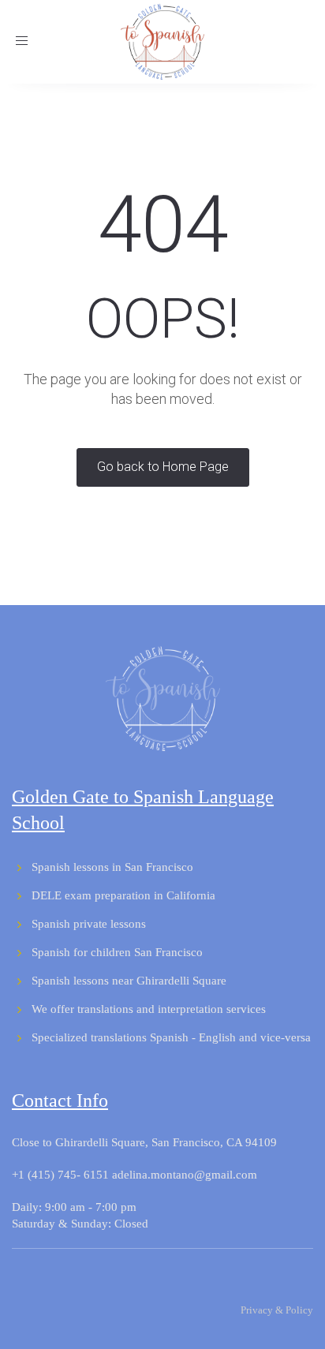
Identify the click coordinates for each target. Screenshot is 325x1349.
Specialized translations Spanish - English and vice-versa (171, 1037)
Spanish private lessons (89, 923)
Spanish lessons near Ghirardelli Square (129, 980)
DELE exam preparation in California (123, 895)
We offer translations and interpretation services (149, 1009)
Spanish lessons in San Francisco (112, 867)
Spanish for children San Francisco (117, 952)
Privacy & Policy (277, 1310)
